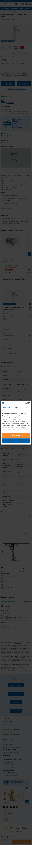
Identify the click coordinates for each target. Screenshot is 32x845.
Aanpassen (15, 440)
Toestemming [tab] (6, 407)
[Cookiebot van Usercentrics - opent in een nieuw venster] (23, 403)
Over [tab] (26, 407)
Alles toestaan (16, 435)
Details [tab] (16, 407)
